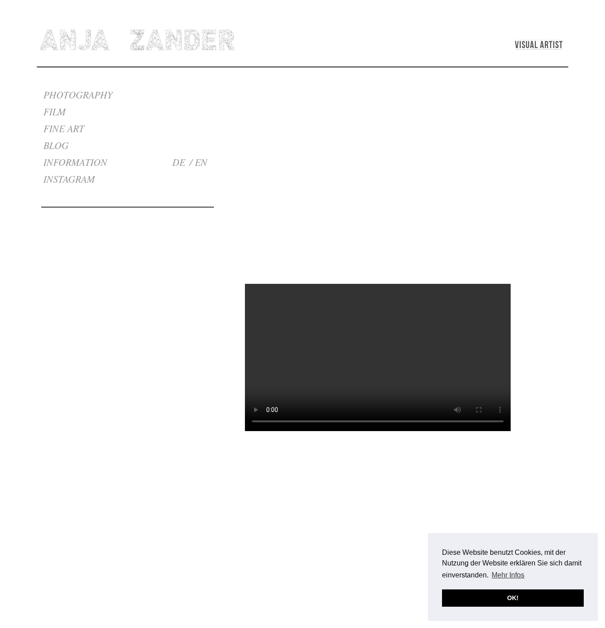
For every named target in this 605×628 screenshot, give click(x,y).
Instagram (69, 178)
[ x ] (503, 238)
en (201, 162)
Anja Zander (137, 40)
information (75, 162)
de (178, 162)
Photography (77, 94)
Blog (56, 145)
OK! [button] (513, 597)
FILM (54, 111)
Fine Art (63, 128)
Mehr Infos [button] (508, 575)
